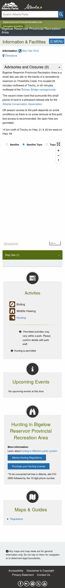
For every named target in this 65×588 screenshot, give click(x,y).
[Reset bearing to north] (58, 160)
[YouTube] (44, 582)
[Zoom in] (58, 150)
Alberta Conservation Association (22, 104)
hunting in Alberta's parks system (39, 451)
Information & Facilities (13, 26)
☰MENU (56, 41)
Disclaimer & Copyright (40, 570)
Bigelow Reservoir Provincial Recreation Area (22, 22)
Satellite (14, 144)
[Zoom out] (58, 155)
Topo (53, 144)
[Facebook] (20, 582)
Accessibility (15, 570)
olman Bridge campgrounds (39, 89)
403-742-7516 (30, 51)
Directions (10, 55)
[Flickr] (26, 582)
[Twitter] (38, 582)
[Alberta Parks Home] (12, 6)
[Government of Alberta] (32, 6)
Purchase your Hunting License (28, 466)
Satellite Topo (34, 144)
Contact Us (43, 575)
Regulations (16, 519)
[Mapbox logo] (11, 244)
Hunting (21, 318)
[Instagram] (32, 582)
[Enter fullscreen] (58, 144)
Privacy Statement (23, 575)
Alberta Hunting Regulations (27, 457)
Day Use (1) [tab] (12, 255)
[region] (32, 193)
